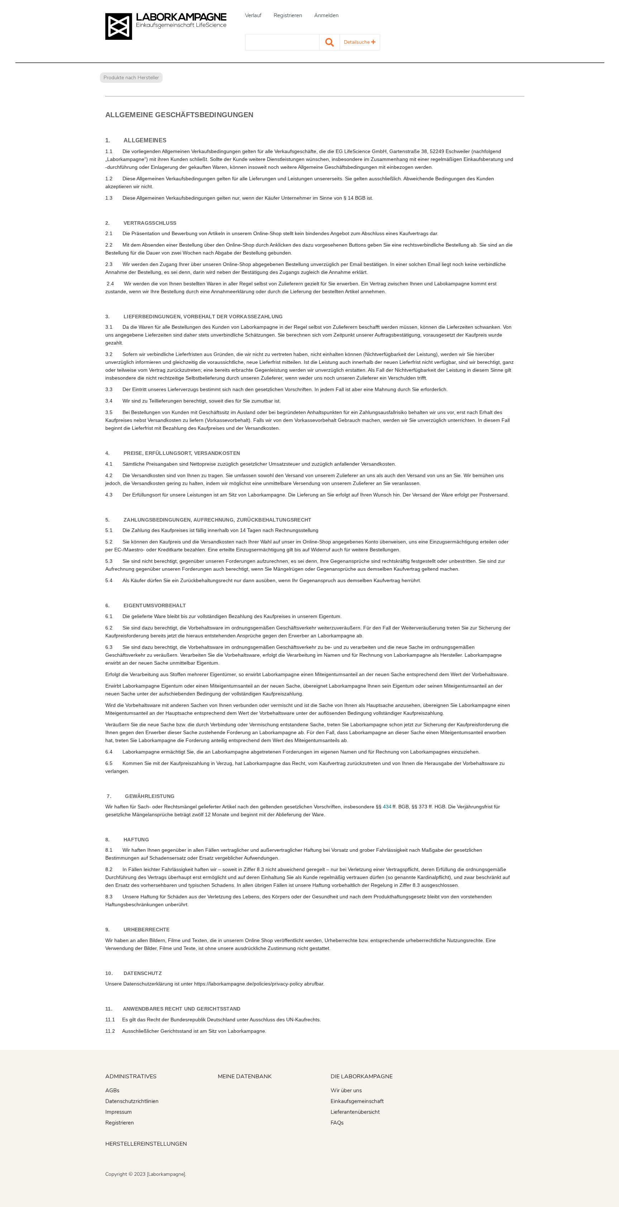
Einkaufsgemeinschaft (357, 1101)
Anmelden (326, 15)
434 (387, 806)
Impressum (118, 1112)
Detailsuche (357, 42)
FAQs (337, 1122)
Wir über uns (346, 1090)
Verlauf (253, 15)
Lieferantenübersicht (355, 1112)
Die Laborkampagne (362, 1076)
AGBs (112, 1090)
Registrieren (288, 15)
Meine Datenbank (245, 1076)
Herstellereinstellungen (146, 1144)
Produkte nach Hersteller (131, 77)
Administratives (131, 1076)
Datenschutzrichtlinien (132, 1101)
